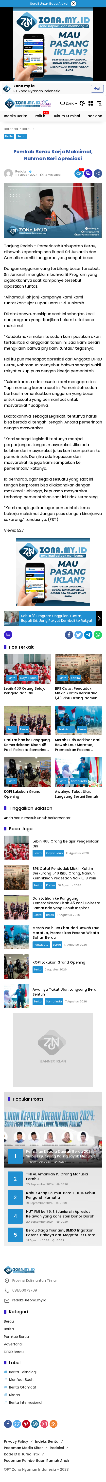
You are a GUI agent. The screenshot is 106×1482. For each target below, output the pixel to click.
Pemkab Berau (16, 1336)
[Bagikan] (98, 173)
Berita (9, 136)
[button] (82, 103)
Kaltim (75, 678)
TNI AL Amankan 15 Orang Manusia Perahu (57, 1177)
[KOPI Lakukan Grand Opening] (27, 772)
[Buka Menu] (91, 103)
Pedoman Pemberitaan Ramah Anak (36, 1460)
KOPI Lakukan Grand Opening (22, 794)
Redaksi (21, 171)
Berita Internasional (25, 1402)
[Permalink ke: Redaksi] (9, 173)
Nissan (14, 1394)
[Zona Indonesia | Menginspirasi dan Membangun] (28, 103)
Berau (21, 136)
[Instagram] (44, 1424)
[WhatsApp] (98, 635)
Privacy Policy (16, 1441)
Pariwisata (66, 729)
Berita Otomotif (22, 1387)
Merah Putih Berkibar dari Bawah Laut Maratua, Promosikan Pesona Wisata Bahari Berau (77, 745)
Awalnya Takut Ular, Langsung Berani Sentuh (76, 794)
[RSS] (53, 1424)
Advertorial (13, 1344)
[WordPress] (35, 1424)
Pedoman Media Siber (23, 1447)
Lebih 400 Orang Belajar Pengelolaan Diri (25, 691)
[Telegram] (88, 635)
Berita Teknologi (22, 1372)
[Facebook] (69, 635)
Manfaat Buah (21, 1379)
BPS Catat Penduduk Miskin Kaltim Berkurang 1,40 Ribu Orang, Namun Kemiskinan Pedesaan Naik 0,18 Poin (76, 693)
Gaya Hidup (28, 678)
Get (97, 88)
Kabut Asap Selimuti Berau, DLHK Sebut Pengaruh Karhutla (60, 1195)
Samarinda (79, 781)
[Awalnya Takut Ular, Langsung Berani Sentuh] (78, 772)
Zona (70, 103)
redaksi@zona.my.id (29, 1300)
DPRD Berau (14, 1351)
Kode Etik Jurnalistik (21, 1454)
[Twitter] (78, 635)
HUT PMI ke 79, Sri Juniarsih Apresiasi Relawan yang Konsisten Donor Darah (60, 1214)
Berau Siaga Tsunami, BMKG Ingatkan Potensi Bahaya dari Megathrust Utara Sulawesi (60, 1233)
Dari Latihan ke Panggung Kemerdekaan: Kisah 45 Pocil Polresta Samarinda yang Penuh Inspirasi (27, 745)
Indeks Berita (46, 1441)
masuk (30, 817)
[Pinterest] (26, 1424)
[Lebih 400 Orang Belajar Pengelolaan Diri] (27, 669)
